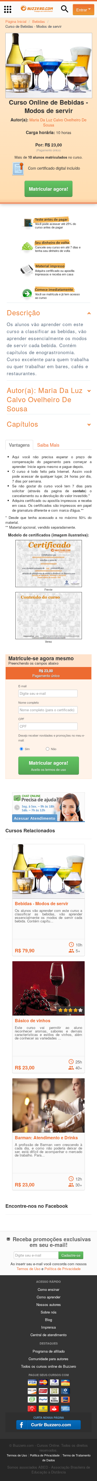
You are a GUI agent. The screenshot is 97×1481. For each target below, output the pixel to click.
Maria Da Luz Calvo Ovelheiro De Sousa (57, 122)
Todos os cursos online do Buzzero (48, 1366)
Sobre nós (49, 1312)
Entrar (82, 9)
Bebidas (38, 21)
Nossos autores (48, 1304)
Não (53, 749)
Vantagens (19, 445)
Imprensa (48, 1327)
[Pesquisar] (65, 9)
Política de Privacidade (62, 1268)
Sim (27, 749)
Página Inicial (15, 21)
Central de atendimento (48, 1334)
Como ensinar (48, 1289)
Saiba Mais (48, 445)
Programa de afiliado (49, 1351)
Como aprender (48, 1296)
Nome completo (28, 702)
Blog (48, 1319)
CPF (21, 719)
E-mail (22, 686)
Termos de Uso (28, 1268)
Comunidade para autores (48, 1358)
